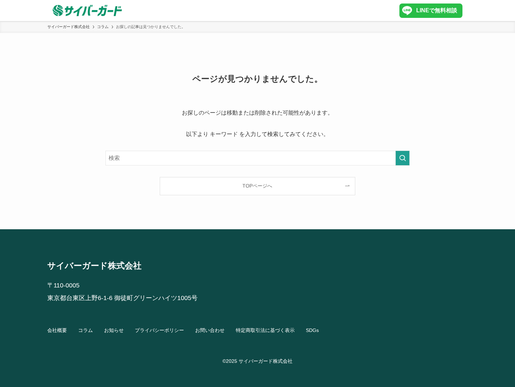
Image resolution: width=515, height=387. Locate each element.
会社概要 (57, 330)
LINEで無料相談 (436, 10)
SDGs (312, 330)
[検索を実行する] (403, 158)
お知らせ (114, 330)
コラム (85, 330)
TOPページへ (257, 186)
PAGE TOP (496, 369)
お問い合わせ (210, 330)
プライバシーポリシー (159, 330)
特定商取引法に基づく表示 (265, 330)
